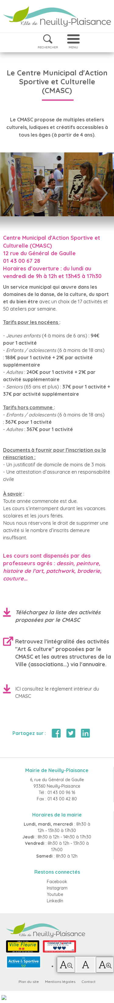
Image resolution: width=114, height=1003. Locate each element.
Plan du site (29, 981)
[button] (66, 965)
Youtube (55, 894)
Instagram (57, 888)
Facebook (57, 881)
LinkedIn (55, 901)
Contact (88, 981)
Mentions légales (60, 981)
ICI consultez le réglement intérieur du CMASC (57, 692)
